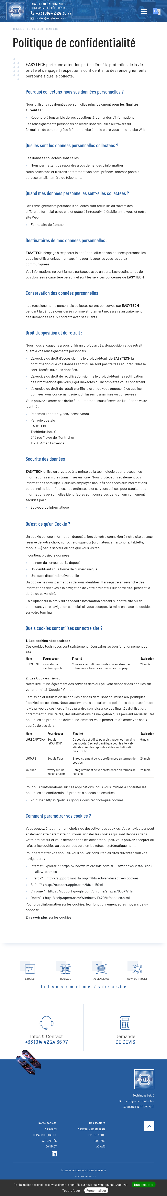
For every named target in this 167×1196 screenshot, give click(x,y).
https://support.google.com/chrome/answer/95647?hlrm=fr (94, 891)
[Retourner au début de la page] (149, 1126)
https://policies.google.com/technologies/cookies (84, 800)
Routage (99, 1140)
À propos (51, 1129)
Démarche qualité (45, 1135)
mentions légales (85, 1176)
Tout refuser (71, 1190)
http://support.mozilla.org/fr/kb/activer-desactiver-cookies (92, 878)
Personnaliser (96, 1190)
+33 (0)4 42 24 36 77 (53, 13)
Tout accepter (144, 1184)
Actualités (49, 1140)
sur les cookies (48, 917)
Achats (100, 1146)
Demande (125, 1039)
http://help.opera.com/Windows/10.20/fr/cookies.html (87, 897)
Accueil (17, 29)
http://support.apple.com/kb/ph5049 (74, 884)
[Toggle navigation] (150, 11)
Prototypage (96, 1135)
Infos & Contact (46, 1039)
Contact (51, 1146)
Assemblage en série (91, 1129)
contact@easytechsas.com (51, 18)
